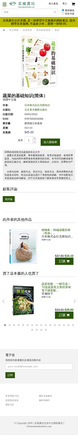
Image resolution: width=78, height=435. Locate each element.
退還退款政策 (12, 400)
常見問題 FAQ (12, 396)
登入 (64, 3)
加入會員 (53, 3)
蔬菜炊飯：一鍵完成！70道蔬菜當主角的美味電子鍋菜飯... (56, 287)
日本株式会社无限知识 (37, 105)
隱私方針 (9, 404)
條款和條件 (44, 400)
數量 (20, 140)
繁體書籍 (69, 10)
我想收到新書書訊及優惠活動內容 (23, 360)
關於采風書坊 (45, 396)
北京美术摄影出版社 (35, 109)
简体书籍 (69, 14)
